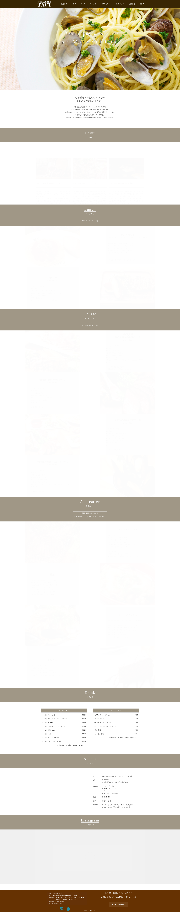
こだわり (64, 4)
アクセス (105, 4)
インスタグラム (118, 4)
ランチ (73, 4)
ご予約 (141, 4)
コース (83, 4)
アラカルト (94, 4)
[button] (3, 45)
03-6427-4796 (106, 797)
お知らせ (132, 4)
